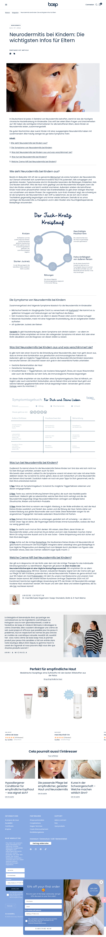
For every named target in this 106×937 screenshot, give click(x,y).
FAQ (56, 823)
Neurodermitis (15, 25)
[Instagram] (37, 849)
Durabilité (8, 823)
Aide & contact (60, 820)
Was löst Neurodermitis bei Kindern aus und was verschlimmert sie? (41, 152)
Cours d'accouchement (39, 829)
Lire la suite (9, 797)
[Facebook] (32, 849)
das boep (8, 732)
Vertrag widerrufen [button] (41, 843)
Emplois (8, 829)
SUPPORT (59, 816)
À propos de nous (12, 820)
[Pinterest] (42, 849)
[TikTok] (47, 849)
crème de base (11, 735)
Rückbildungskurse (37, 832)
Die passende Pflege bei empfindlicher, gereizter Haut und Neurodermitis (53, 786)
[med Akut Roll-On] (78, 706)
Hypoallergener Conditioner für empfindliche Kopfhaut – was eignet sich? (19, 787)
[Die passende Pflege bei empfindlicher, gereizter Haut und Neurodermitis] (53, 769)
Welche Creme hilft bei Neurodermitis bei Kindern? (33, 161)
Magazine (15, 12)
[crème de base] (28, 706)
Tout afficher (53, 756)
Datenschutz (45, 839)
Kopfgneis (73, 310)
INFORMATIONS (11, 816)
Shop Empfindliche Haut (53, 679)
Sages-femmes (36, 826)
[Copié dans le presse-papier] (14, 53)
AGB (52, 839)
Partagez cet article (19, 50)
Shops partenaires (37, 820)
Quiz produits (60, 826)
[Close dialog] (101, 882)
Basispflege (41, 542)
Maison (7, 12)
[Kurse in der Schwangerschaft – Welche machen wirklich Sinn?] (86, 769)
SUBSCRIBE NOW (43, 929)
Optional (8, 879)
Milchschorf (55, 177)
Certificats (9, 826)
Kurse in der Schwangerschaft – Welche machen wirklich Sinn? (83, 787)
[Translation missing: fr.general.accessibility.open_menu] (6, 4)
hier (15, 586)
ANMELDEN (15, 889)
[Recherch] (96, 4)
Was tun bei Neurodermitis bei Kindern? (29, 157)
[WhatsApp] (11, 53)
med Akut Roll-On (62, 735)
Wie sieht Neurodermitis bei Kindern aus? (29, 143)
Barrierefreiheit (61, 839)
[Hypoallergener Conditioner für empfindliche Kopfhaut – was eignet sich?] (20, 769)
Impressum (34, 839)
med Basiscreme (23, 571)
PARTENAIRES (35, 816)
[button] (28, 737)
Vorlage (13, 386)
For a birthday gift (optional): (33, 910)
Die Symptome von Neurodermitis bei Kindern (31, 147)
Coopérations (35, 823)
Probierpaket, (37, 576)
